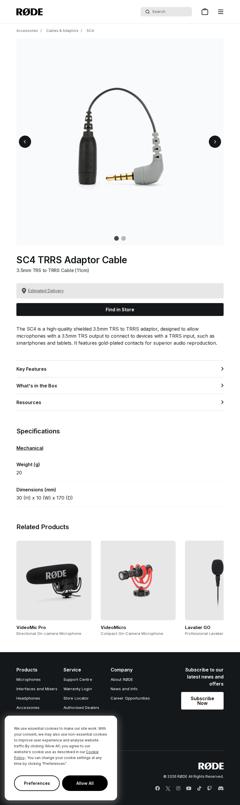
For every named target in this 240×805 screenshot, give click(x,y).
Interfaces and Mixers (36, 688)
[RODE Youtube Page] (188, 788)
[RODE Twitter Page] (168, 788)
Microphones (28, 679)
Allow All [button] (85, 783)
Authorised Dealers (81, 707)
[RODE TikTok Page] (199, 788)
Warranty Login (78, 688)
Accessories (27, 30)
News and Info (124, 688)
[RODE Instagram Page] (178, 788)
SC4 (90, 30)
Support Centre (78, 679)
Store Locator (76, 698)
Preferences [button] (37, 783)
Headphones (28, 698)
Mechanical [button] (29, 448)
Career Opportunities (130, 698)
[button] (221, 12)
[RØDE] (29, 12)
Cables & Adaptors (62, 30)
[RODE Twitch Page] (209, 788)
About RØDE (122, 679)
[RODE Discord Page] (221, 788)
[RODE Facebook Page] (157, 788)
